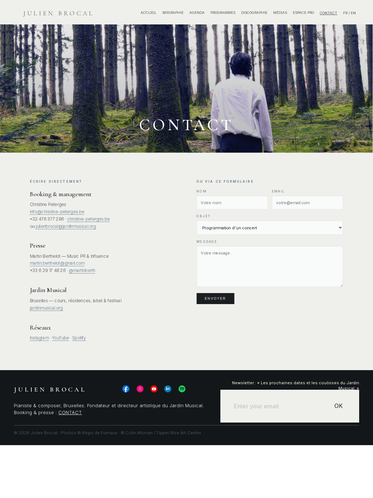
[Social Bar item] (125, 388)
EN (353, 13)
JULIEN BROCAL (58, 13)
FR (345, 13)
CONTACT (70, 412)
